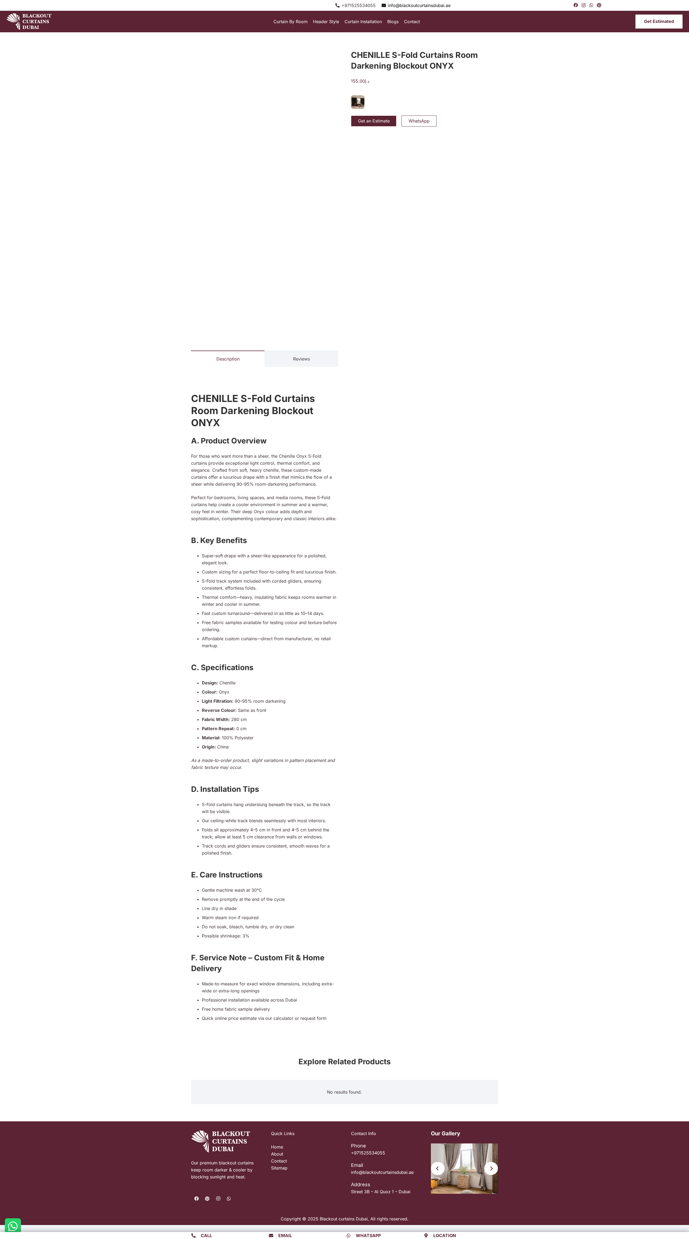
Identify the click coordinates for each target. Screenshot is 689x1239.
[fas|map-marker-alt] (429, 1235)
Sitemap (279, 1168)
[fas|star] (13, 1226)
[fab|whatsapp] (351, 1235)
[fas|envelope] (273, 1235)
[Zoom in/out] (1, 1225)
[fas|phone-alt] (196, 1235)
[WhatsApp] (591, 5)
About (277, 1154)
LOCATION (444, 1235)
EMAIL (285, 1235)
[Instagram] (584, 5)
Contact (279, 1161)
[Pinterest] (599, 5)
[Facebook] (576, 5)
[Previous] (438, 1168)
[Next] (491, 1168)
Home (277, 1147)
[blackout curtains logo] (32, 21)
